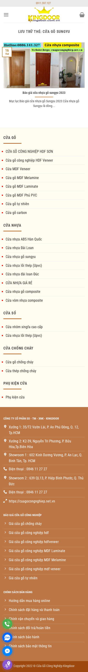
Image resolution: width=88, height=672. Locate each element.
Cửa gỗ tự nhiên (17, 204)
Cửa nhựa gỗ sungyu (21, 257)
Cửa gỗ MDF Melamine (22, 178)
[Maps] (7, 665)
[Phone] (7, 624)
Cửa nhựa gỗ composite (23, 291)
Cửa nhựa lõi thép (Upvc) (24, 265)
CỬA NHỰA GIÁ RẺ (19, 283)
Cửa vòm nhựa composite (24, 300)
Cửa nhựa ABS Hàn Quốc (24, 239)
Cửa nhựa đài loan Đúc (22, 274)
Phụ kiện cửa (15, 397)
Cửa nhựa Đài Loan (20, 248)
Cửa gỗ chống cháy (19, 362)
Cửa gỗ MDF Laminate (22, 186)
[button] (6, 14)
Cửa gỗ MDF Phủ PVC (21, 195)
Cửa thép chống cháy (21, 371)
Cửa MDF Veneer (18, 169)
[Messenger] (7, 651)
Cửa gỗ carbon (16, 213)
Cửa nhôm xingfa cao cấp (24, 327)
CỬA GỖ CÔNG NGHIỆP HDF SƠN (29, 151)
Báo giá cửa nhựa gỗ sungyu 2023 (44, 93)
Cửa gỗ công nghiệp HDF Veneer (29, 160)
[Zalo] (7, 637)
